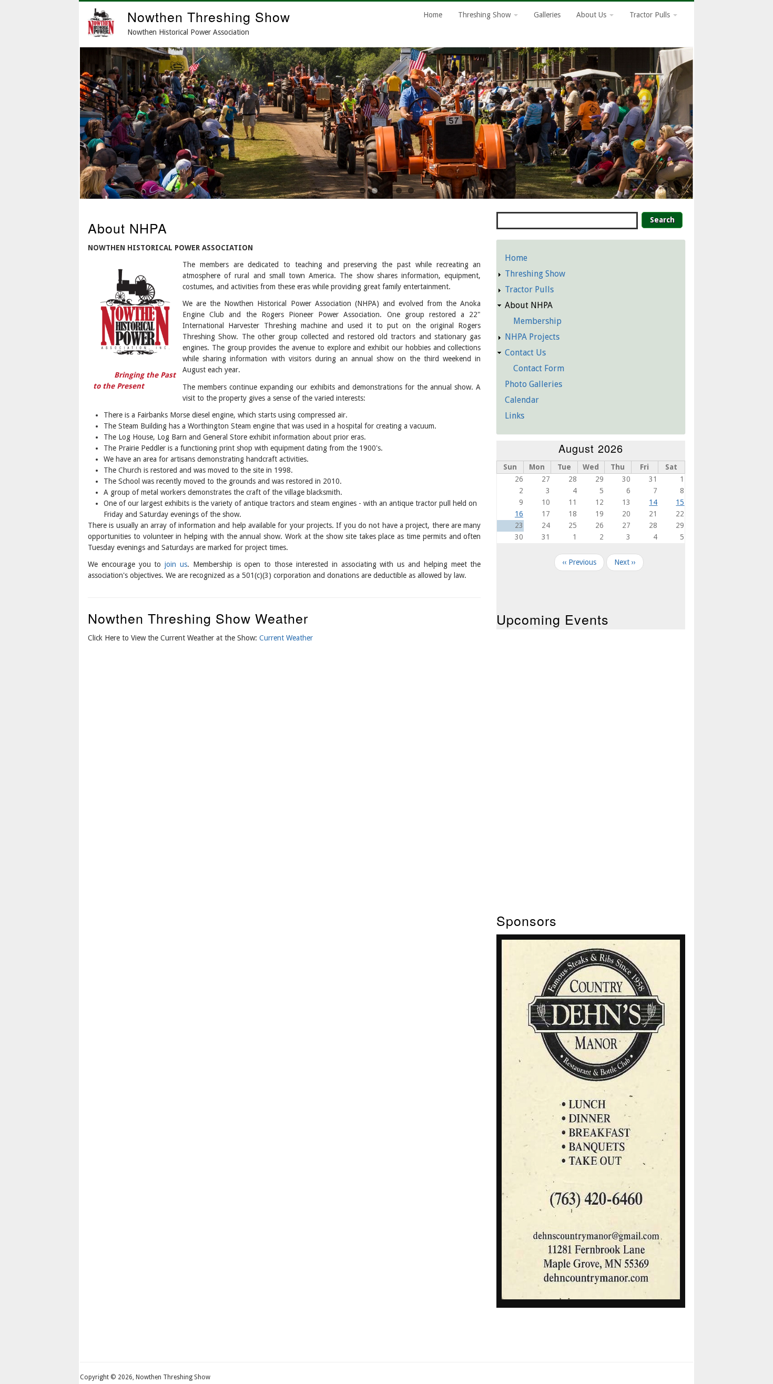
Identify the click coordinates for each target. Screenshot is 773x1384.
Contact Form (538, 368)
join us (176, 564)
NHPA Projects (532, 337)
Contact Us (525, 353)
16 (519, 514)
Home (432, 15)
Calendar (522, 400)
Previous (67, 120)
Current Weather (286, 638)
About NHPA (529, 305)
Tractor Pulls (650, 15)
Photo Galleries (533, 384)
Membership (537, 321)
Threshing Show (485, 15)
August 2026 (590, 448)
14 (653, 502)
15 (680, 502)
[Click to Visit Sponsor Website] (591, 1297)
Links (514, 416)
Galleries (547, 15)
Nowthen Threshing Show (208, 16)
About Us (592, 15)
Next (706, 120)
